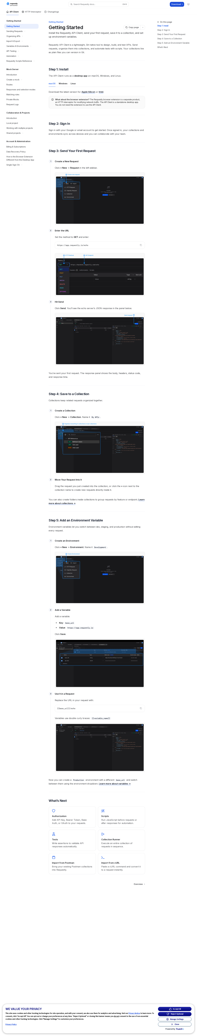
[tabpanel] (97, 92)
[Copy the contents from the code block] (141, 245)
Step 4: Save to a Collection (169, 38)
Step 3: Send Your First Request (171, 34)
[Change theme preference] (188, 4)
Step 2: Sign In (163, 30)
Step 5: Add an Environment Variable (173, 43)
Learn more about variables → (115, 783)
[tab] (52, 83)
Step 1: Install (162, 26)
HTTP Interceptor (33, 12)
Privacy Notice (134, 1013)
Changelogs (53, 12)
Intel (101, 92)
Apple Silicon (88, 92)
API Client (14, 12)
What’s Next (162, 47)
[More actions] (142, 27)
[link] (72, 817)
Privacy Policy (11, 1024)
